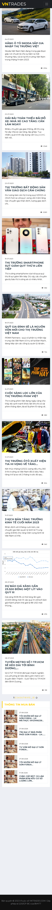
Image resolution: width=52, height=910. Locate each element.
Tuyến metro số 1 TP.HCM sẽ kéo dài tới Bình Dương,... (24, 665)
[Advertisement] (26, 814)
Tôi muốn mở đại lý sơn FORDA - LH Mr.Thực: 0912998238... (31, 718)
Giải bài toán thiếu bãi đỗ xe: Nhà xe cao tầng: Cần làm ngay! (25, 121)
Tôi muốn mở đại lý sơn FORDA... (30, 763)
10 (29, 698)
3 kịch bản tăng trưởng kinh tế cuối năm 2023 (24, 521)
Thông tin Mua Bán (19, 704)
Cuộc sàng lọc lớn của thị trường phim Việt (23, 394)
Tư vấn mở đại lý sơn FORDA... (31, 748)
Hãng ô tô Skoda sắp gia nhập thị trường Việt (24, 45)
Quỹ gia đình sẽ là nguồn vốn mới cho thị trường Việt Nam (25, 329)
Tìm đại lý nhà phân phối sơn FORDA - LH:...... (32, 733)
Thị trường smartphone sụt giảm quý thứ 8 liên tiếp (24, 265)
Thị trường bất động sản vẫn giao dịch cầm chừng (25, 189)
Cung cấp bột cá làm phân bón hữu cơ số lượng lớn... (31, 778)
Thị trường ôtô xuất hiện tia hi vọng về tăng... (25, 462)
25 (33, 698)
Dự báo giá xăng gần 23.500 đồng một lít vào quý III (23, 589)
